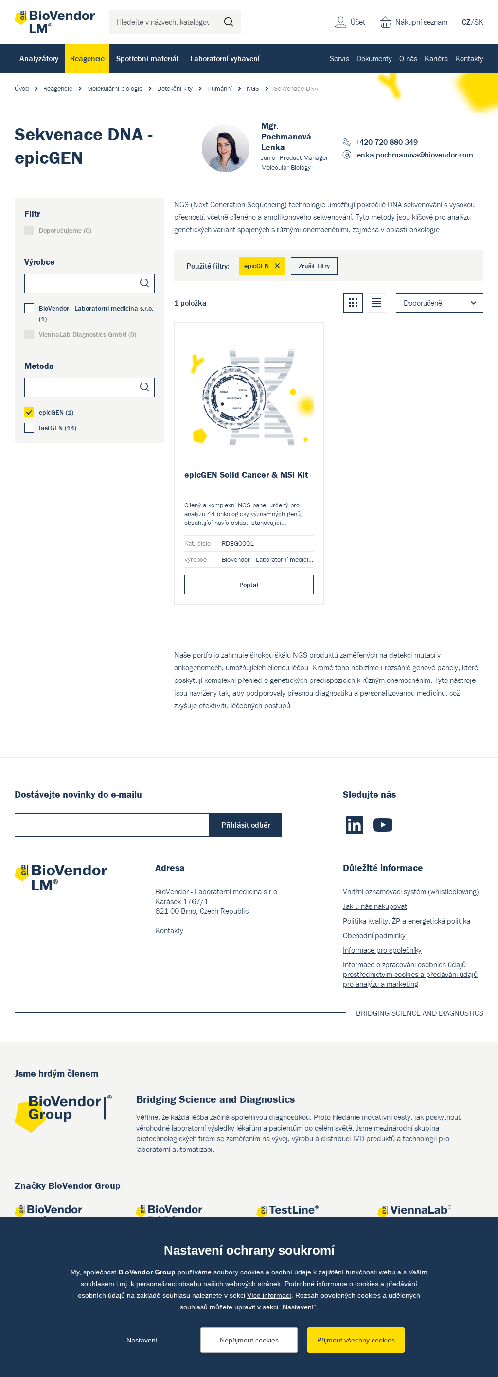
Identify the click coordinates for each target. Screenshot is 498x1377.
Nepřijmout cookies (249, 1340)
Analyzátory (38, 58)
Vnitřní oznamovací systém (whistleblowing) (411, 891)
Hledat (228, 22)
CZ (466, 22)
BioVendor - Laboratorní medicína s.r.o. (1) (96, 313)
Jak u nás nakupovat (375, 906)
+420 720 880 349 (386, 142)
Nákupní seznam (421, 22)
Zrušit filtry (314, 265)
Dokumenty (374, 58)
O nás (408, 58)
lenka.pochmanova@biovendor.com (414, 154)
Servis (339, 58)
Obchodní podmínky (374, 935)
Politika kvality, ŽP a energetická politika (406, 920)
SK (478, 22)
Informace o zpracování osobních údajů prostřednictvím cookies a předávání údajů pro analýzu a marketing (410, 974)
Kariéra (436, 58)
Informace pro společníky (382, 950)
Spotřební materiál (147, 58)
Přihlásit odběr (245, 825)
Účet (358, 22)
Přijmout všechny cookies (356, 1340)
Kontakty (469, 58)
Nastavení (142, 1340)
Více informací (269, 1295)
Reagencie (87, 58)
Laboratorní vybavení (225, 58)
